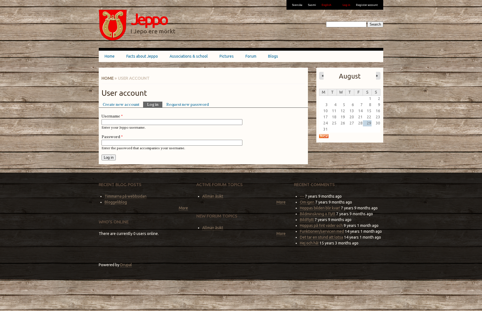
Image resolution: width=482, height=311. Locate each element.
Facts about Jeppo (142, 56)
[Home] (113, 26)
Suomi (312, 4)
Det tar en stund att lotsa (321, 237)
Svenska (297, 4)
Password (112, 136)
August (350, 76)
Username (112, 116)
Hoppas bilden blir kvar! (320, 208)
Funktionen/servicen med (322, 231)
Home (110, 56)
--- (302, 196)
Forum (250, 56)
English (326, 4)
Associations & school (189, 56)
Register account (367, 4)
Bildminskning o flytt (317, 214)
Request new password (187, 104)
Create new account (121, 104)
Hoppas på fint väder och (321, 225)
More (183, 208)
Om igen (307, 202)
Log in (346, 4)
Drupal (126, 265)
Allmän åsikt (212, 196)
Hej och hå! (309, 243)
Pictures (227, 56)
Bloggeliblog (116, 202)
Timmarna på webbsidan (125, 196)
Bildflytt (307, 219)
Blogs (273, 56)
